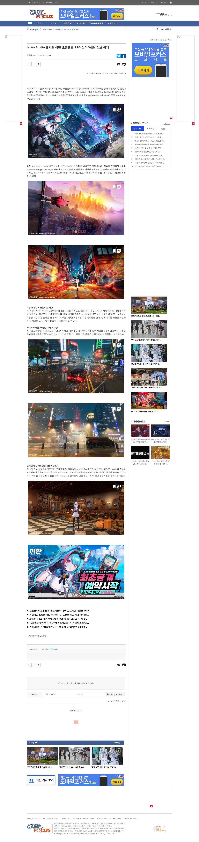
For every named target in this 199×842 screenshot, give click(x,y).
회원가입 (153, 2)
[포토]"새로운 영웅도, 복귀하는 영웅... (145, 316)
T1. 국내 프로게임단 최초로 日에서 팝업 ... (149, 166)
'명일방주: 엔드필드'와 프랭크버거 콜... (146, 364)
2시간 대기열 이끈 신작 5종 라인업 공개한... (150, 141)
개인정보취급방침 (52, 818)
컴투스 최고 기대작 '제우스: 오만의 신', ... (148, 137)
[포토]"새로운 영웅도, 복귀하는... (39, 767)
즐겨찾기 (35, 2)
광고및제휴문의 (132, 818)
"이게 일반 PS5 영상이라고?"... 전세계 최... (149, 134)
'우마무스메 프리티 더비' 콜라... (71, 767)
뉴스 (170, 40)
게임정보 (162, 40)
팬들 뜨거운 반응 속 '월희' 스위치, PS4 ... (148, 148)
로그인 (144, 2)
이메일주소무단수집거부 (84, 818)
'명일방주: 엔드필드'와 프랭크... (103, 767)
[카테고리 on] (30, 23)
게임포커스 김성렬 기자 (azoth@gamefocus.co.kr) (106, 74)
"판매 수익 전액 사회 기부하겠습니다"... (146, 388)
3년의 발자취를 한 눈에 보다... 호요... (145, 411)
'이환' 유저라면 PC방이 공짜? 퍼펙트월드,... (149, 163)
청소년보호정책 (104, 818)
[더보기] (167, 124)
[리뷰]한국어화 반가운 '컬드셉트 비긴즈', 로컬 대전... (63, 32)
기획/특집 (150, 128)
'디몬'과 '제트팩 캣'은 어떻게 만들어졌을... (149, 155)
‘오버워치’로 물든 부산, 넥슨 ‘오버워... (147, 152)
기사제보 (118, 818)
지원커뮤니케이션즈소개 (50, 2)
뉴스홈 (154, 40)
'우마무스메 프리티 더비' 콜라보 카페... (146, 340)
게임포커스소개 (34, 818)
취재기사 (137, 128)
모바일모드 (164, 2)
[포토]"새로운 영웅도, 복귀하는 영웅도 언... (149, 144)
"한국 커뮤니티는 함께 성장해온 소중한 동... (150, 159)
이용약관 (66, 818)
